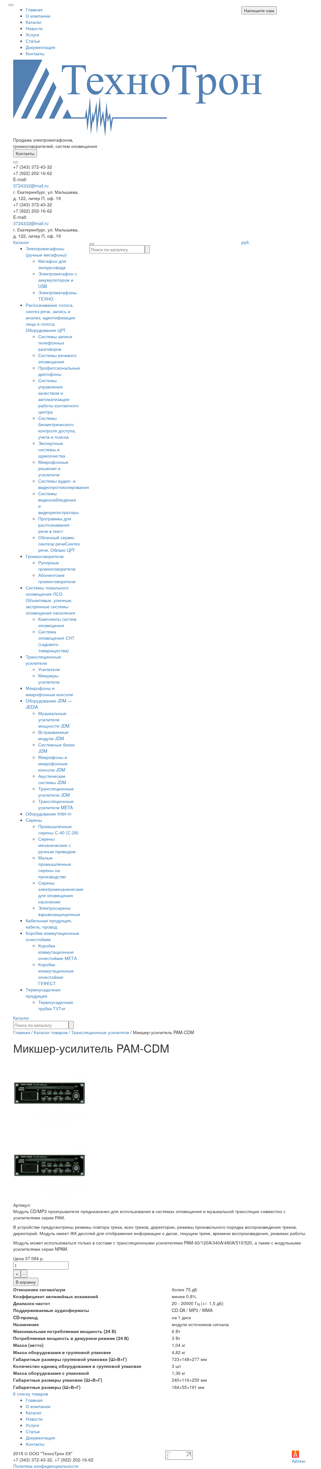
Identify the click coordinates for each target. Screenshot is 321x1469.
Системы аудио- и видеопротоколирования (63, 484)
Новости (34, 28)
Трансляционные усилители (43, 659)
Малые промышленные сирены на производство (54, 867)
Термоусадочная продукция (43, 992)
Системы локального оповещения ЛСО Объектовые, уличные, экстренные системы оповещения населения (50, 600)
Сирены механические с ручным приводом (57, 845)
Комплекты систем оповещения (57, 622)
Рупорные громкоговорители (57, 565)
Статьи (33, 41)
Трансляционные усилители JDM (56, 791)
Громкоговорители (45, 556)
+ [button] (17, 1274)
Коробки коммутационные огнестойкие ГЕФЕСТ (56, 973)
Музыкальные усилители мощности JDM (54, 719)
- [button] (24, 1274)
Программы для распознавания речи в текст (54, 524)
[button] (259, 10)
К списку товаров (30, 1393)
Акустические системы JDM (52, 779)
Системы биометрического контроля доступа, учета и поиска (57, 427)
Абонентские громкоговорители (57, 578)
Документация (40, 47)
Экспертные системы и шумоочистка (51, 449)
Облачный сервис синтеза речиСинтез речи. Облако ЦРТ (59, 543)
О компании (38, 16)
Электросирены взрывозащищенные (59, 911)
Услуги (32, 34)
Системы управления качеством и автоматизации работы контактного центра (58, 396)
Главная (34, 9)
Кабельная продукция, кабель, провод (49, 923)
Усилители (49, 669)
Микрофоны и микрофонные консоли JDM (53, 763)
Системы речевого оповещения (57, 358)
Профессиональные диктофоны (59, 371)
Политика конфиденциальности (45, 1466)
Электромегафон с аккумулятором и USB (57, 279)
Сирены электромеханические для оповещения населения (60, 892)
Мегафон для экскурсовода (52, 264)
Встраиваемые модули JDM (53, 735)
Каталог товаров (50, 1032)
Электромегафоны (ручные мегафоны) (46, 251)
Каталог (34, 22)
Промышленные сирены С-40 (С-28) (58, 829)
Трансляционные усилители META (56, 804)
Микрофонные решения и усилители (53, 468)
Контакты (35, 53)
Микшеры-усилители (49, 678)
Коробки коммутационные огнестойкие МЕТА (57, 951)
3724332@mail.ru (31, 185)
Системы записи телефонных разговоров (55, 342)
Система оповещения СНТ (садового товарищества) (56, 640)
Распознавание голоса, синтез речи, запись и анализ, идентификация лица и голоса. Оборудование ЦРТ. (50, 317)
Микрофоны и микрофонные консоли (49, 691)
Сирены (34, 820)
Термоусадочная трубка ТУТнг (55, 1005)
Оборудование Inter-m (48, 813)
